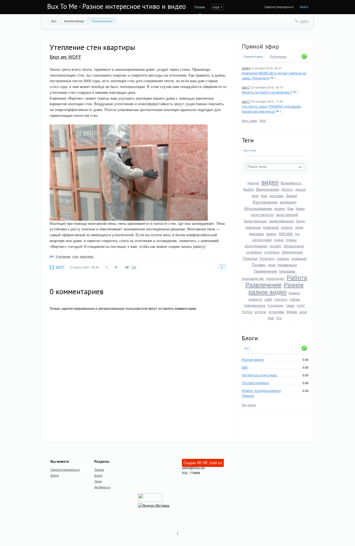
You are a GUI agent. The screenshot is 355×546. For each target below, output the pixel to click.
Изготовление (265, 202)
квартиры (86, 256)
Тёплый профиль (255, 382)
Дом (264, 195)
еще (216, 6)
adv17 (246, 87)
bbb (245, 367)
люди (299, 227)
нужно (279, 239)
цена (303, 311)
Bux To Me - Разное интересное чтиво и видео (116, 6)
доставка (276, 195)
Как (290, 208)
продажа (287, 271)
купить (287, 227)
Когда (300, 220)
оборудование (256, 245)
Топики (199, 6)
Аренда (253, 182)
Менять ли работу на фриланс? (267, 92)
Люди (98, 481)
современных (254, 305)
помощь (283, 258)
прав (271, 264)
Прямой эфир (260, 46)
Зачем (291, 195)
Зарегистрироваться (278, 6)
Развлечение (263, 284)
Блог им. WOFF (65, 57)
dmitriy (246, 68)
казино (279, 208)
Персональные (102, 21)
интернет (288, 202)
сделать (281, 299)
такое (290, 305)
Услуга (247, 311)
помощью (298, 258)
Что (279, 317)
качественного (262, 214)
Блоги (98, 475)
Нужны (291, 239)
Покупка (250, 258)
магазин (256, 233)
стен (75, 256)
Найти (304, 21)
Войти (304, 6)
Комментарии (253, 56)
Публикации (278, 57)
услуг (301, 305)
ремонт (294, 292)
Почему (259, 264)
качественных (281, 220)
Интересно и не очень (259, 375)
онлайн (275, 245)
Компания (271, 227)
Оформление (292, 252)
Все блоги (249, 404)
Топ (246, 348)
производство (253, 278)
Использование (258, 208)
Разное (294, 284)
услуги (260, 311)
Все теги (250, 150)
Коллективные (74, 21)
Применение (265, 271)
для (255, 195)
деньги (300, 189)
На (297, 233)
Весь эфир (249, 120)
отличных (272, 252)
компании (253, 227)
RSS (263, 120)
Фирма (291, 311)
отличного (254, 252)
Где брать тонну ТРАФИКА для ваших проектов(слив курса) (271, 109)
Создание (275, 305)
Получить (267, 258)
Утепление (62, 256)
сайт (268, 299)
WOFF (60, 267)
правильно (287, 264)
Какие (300, 208)
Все (54, 21)
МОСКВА (286, 233)
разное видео (267, 291)
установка (276, 311)
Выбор (249, 189)
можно (271, 233)
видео (270, 181)
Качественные (255, 220)
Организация (293, 245)
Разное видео (253, 359)
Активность (102, 487)
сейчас (295, 299)
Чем (270, 317)
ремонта (255, 299)
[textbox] (275, 166)
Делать (287, 189)
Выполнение (267, 189)
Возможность (291, 182)
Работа (297, 277)
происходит (275, 278)
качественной (287, 214)
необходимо (262, 239)
